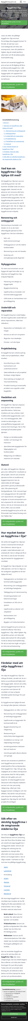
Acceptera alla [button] (14, 1014)
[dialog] (14, 1011)
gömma (6, 123)
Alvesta (6, 882)
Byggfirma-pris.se (8, 2)
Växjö (6, 867)
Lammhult (7, 871)
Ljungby (7, 890)
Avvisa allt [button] (14, 1017)
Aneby (6, 878)
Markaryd (7, 894)
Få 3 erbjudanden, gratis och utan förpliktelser (11, 22)
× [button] (26, 1003)
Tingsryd (7, 886)
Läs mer (8, 1010)
